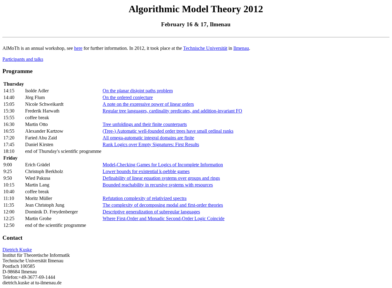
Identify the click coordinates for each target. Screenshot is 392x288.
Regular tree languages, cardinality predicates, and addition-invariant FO (172, 110)
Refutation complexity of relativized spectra (145, 198)
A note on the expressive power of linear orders (148, 104)
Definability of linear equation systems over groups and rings (161, 178)
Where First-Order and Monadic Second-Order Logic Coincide (163, 218)
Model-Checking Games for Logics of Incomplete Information (163, 164)
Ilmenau (241, 48)
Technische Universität (205, 48)
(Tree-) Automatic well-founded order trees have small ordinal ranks (168, 131)
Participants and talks (22, 59)
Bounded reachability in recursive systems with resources (158, 184)
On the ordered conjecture (128, 97)
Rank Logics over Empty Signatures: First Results (151, 144)
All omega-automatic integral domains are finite (148, 137)
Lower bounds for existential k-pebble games (146, 171)
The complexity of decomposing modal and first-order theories (163, 205)
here (78, 48)
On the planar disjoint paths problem (138, 90)
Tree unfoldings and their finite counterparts (145, 124)
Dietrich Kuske (17, 249)
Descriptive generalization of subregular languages (151, 211)
